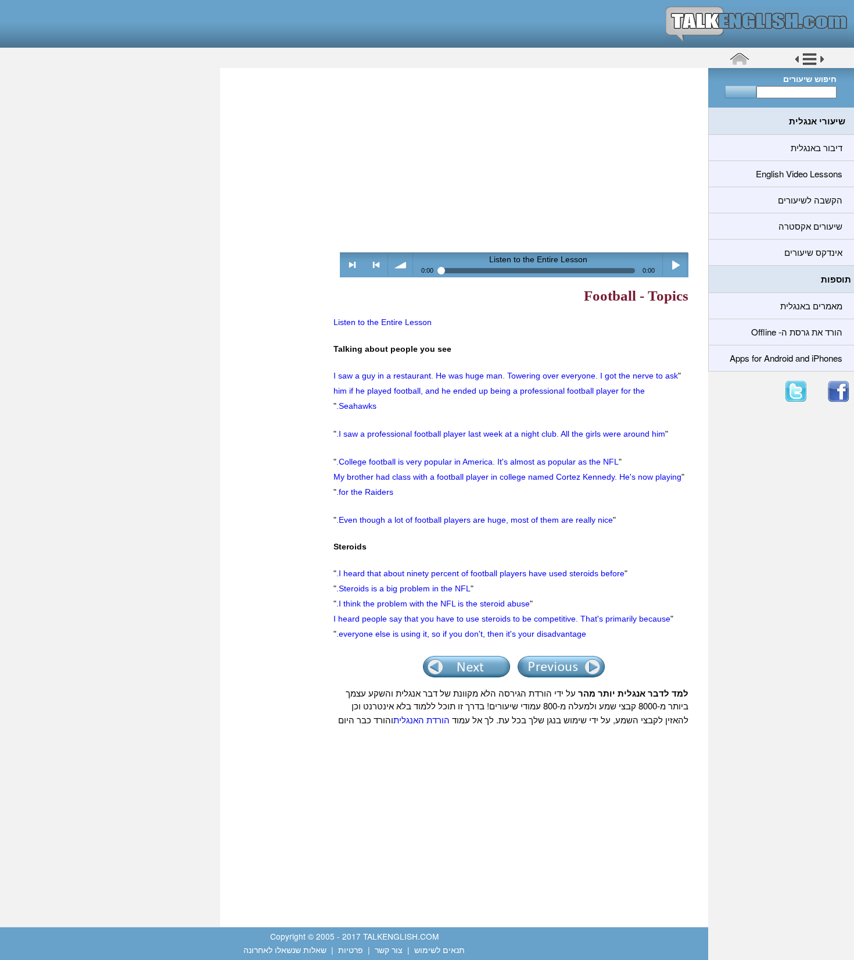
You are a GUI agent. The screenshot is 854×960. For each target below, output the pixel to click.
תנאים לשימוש (439, 949)
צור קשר (389, 949)
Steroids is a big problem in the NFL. (403, 588)
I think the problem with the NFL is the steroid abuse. (433, 603)
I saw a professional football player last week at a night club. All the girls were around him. (500, 433)
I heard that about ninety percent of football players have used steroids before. (480, 573)
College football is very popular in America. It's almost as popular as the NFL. (477, 461)
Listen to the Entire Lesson (382, 322)
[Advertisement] (460, 159)
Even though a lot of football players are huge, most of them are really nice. (474, 519)
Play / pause (675, 265)
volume (400, 265)
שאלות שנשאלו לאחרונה (284, 949)
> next (352, 265)
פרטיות (350, 949)
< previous (376, 265)
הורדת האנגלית (421, 719)
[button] (809, 63)
